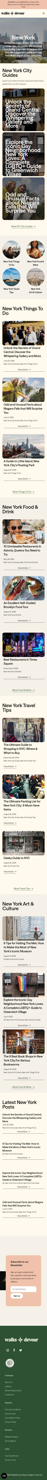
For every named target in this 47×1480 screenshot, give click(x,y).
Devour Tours (10, 1460)
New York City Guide (11, 364)
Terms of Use (10, 1413)
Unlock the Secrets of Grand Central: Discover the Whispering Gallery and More (22, 352)
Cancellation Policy (12, 1418)
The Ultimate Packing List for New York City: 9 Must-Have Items (22, 805)
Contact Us (9, 1394)
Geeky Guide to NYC (17, 858)
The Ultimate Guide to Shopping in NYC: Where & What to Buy (21, 749)
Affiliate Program (11, 1437)
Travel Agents (10, 1441)
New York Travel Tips (28, 761)
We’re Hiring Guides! (13, 1390)
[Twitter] (20, 1350)
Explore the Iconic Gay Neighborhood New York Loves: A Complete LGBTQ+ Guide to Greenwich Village (22, 1176)
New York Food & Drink (29, 562)
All (5, 959)
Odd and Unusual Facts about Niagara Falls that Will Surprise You (23, 408)
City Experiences (12, 1456)
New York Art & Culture (15, 959)
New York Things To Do (29, 364)
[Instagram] (7, 1350)
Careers (8, 1386)
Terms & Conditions (13, 1409)
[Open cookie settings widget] (4, 1476)
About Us (8, 1382)
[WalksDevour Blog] (13, 13)
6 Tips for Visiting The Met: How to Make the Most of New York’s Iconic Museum (24, 947)
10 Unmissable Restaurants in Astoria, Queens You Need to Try (22, 550)
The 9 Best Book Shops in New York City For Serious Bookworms (23, 1060)
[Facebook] (14, 1350)
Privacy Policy (10, 1422)
